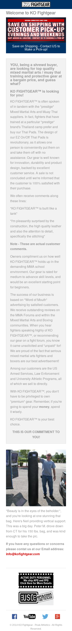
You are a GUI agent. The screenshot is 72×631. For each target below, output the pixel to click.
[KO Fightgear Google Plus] (57, 616)
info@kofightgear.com (23, 554)
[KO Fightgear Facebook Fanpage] (14, 616)
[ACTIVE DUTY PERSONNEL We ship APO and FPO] (36, 580)
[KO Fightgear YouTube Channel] (30, 616)
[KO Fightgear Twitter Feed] (45, 616)
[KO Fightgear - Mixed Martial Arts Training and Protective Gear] (36, 4)
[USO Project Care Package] (36, 597)
